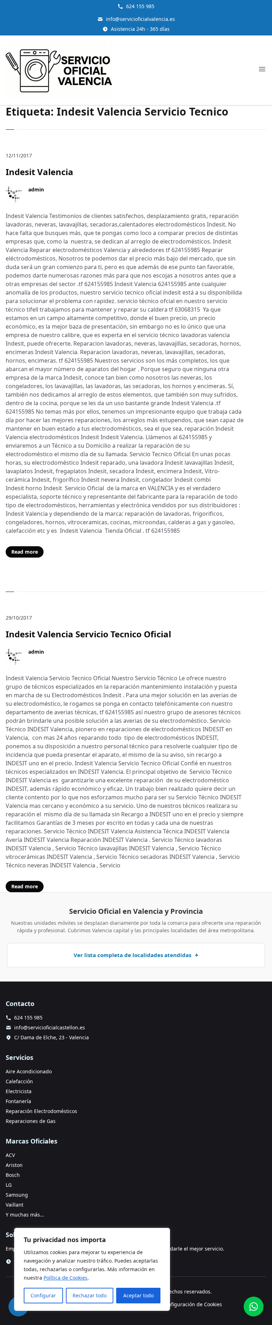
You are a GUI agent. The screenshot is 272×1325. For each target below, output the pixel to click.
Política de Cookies (65, 1277)
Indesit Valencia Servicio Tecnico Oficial (88, 634)
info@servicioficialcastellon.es (49, 1027)
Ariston (14, 1165)
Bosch (13, 1175)
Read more (24, 551)
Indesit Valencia (39, 172)
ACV (10, 1155)
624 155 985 (140, 6)
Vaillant (14, 1204)
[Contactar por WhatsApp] (254, 1306)
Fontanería (18, 1101)
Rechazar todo (90, 1295)
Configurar (43, 1295)
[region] (92, 1269)
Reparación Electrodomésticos (41, 1111)
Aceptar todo (138, 1295)
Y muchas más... (25, 1214)
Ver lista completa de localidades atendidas (132, 954)
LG (9, 1184)
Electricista (19, 1091)
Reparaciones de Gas (31, 1121)
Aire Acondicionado (29, 1071)
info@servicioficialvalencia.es (140, 19)
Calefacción (19, 1081)
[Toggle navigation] (262, 69)
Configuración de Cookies (192, 1304)
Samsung (17, 1194)
